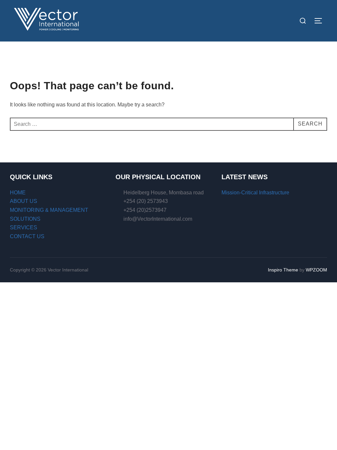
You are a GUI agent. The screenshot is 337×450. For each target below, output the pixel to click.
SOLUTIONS (25, 219)
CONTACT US (27, 236)
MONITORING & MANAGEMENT (49, 210)
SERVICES (23, 227)
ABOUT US (23, 201)
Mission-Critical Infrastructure (255, 192)
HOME (18, 192)
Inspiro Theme (283, 269)
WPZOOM (316, 269)
